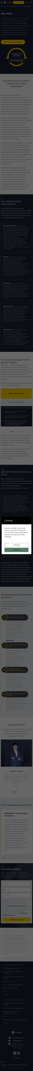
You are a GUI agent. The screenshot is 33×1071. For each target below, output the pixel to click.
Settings (16, 545)
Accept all (16, 550)
